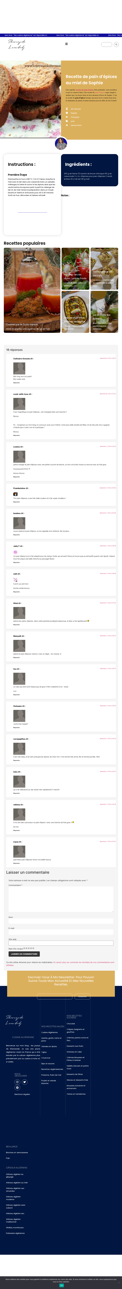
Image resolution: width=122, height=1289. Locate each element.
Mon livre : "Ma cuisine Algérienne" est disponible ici (69, 35)
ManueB (17, 636)
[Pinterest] (17, 1087)
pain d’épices (100, 92)
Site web (12, 939)
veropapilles (19, 739)
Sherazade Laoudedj (17, 44)
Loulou (16, 447)
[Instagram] (17, 1082)
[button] (66, 44)
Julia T (16, 546)
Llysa (15, 842)
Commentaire (15, 885)
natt (15, 574)
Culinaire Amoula (21, 358)
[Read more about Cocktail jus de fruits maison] (32, 290)
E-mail (11, 928)
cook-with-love (20, 394)
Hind (15, 603)
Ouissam (17, 706)
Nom (11, 917)
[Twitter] (24, 1082)
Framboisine (19, 488)
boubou (16, 513)
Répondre (16, 383)
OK (62, 1285)
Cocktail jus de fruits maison (22, 324)
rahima (16, 804)
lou (14, 669)
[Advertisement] (61, 17)
